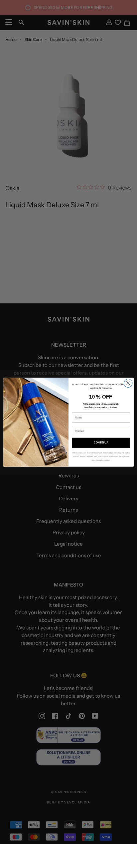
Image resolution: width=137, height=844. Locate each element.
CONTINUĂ (101, 442)
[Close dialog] (128, 383)
